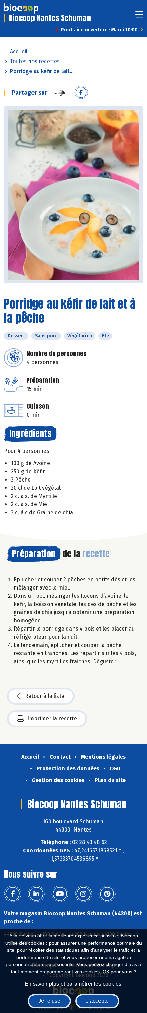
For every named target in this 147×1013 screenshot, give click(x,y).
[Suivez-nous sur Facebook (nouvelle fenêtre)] (12, 894)
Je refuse (49, 1001)
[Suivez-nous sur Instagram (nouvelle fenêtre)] (83, 894)
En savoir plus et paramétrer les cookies (73, 984)
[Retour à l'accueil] (21, 8)
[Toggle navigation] (139, 16)
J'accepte (97, 1001)
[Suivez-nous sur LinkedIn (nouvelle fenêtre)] (36, 894)
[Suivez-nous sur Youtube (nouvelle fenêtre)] (59, 894)
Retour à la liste (44, 696)
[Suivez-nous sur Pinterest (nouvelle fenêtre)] (107, 894)
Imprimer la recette (52, 718)
